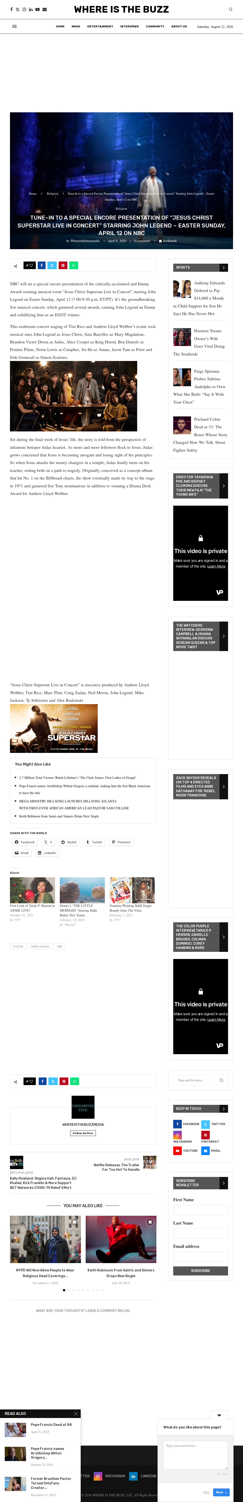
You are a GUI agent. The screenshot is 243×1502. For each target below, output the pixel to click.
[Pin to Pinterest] (63, 265)
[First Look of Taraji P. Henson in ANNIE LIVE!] (32, 890)
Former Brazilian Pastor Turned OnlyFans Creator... (51, 1483)
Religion (52, 193)
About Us (179, 26)
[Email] (44, 9)
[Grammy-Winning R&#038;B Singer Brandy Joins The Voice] (132, 890)
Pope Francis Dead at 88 (51, 1425)
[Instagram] (24, 9)
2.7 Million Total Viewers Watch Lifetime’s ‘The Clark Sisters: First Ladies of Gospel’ (77, 777)
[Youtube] (37, 9)
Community (155, 26)
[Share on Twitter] (52, 265)
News (76, 26)
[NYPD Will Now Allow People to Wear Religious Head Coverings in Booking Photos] (45, 1239)
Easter (18, 946)
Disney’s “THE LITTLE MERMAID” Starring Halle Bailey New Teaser (78, 910)
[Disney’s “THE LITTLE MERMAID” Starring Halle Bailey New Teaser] (82, 890)
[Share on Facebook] (42, 265)
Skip (206, 1492)
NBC (59, 946)
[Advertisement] (121, 69)
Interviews (129, 26)
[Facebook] (11, 9)
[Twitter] (17, 9)
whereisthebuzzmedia (85, 240)
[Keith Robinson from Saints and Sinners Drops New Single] (121, 1239)
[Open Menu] (14, 26)
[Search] (230, 10)
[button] (16, 1253)
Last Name (183, 1223)
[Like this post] (31, 265)
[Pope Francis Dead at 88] (15, 1430)
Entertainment (100, 26)
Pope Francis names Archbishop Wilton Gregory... (47, 1453)
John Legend (40, 946)
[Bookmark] (74, 1222)
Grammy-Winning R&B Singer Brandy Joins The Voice (131, 908)
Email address (186, 1246)
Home (60, 26)
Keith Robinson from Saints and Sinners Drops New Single (59, 816)
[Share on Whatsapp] (73, 265)
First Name (183, 1199)
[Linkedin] (31, 9)
